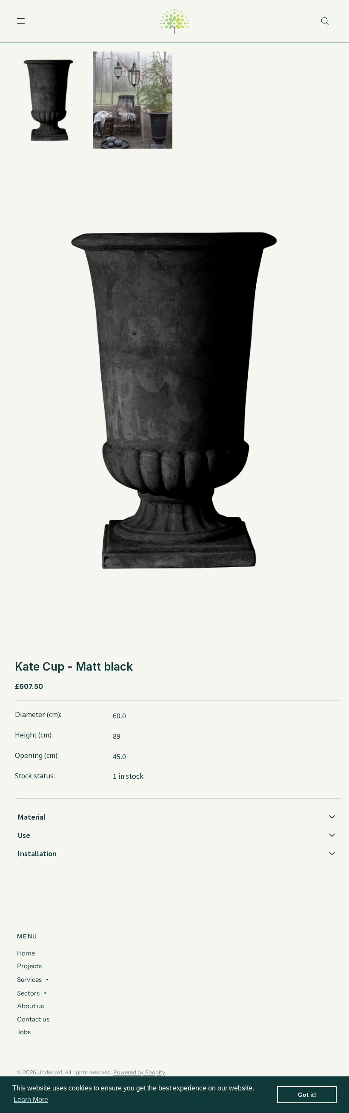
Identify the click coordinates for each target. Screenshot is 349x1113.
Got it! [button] (307, 1094)
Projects (29, 966)
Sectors (28, 993)
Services (29, 979)
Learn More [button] (31, 1099)
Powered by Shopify (139, 1072)
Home (26, 953)
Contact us (33, 1019)
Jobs (24, 1032)
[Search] (325, 21)
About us (30, 1006)
